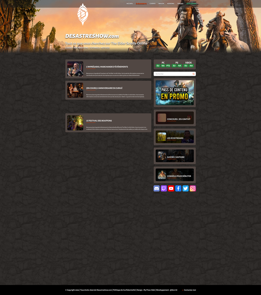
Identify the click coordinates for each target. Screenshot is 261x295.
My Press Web (149, 290)
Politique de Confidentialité (124, 290)
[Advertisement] (32, 89)
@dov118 (173, 290)
